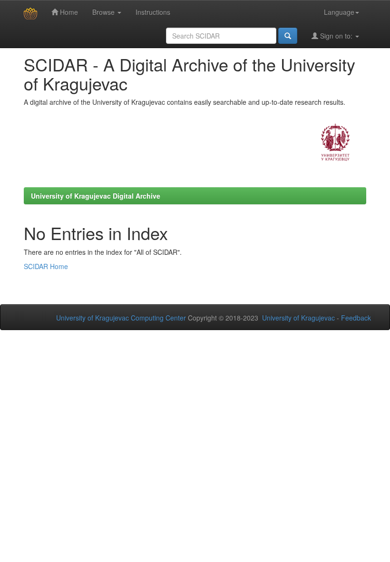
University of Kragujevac (298, 317)
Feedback (356, 317)
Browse (104, 12)
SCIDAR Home (46, 266)
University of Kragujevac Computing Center (121, 317)
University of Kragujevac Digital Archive (95, 196)
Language (339, 12)
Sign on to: (336, 35)
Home (68, 12)
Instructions (153, 12)
